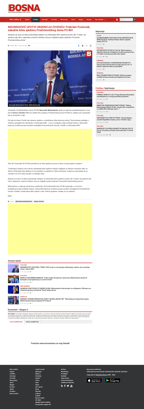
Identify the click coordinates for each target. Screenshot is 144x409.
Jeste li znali (39, 369)
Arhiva (63, 369)
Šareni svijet (39, 398)
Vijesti (27, 19)
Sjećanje (38, 371)
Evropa (89, 19)
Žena (37, 389)
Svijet (12, 389)
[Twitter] (68, 386)
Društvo (12, 391)
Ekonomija (64, 19)
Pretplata (64, 374)
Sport (73, 19)
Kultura (37, 374)
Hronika (54, 19)
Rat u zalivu (14, 369)
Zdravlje (38, 376)
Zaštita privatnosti (67, 382)
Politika (35, 19)
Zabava (38, 393)
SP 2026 (38, 400)
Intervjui (45, 19)
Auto (37, 382)
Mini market (14, 393)
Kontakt (63, 376)
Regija (81, 19)
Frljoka (37, 396)
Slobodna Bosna (101, 375)
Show (37, 385)
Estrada (38, 391)
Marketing (64, 371)
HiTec (37, 380)
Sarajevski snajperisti (43, 404)
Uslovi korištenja (67, 380)
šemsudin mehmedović (24, 201)
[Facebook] (65, 386)
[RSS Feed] (62, 386)
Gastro (37, 378)
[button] (90, 52)
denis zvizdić (39, 201)
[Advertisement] (50, 144)
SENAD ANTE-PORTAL (43, 402)
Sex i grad (38, 387)
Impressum (65, 378)
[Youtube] (71, 386)
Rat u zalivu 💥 (15, 19)
